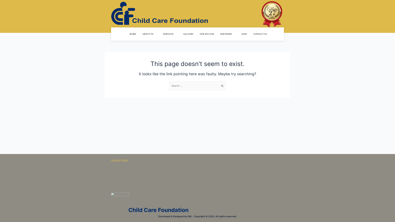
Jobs (244, 34)
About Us (147, 34)
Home (133, 34)
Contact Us (260, 34)
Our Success (207, 34)
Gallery (188, 34)
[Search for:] (197, 85)
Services (168, 34)
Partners (226, 34)
